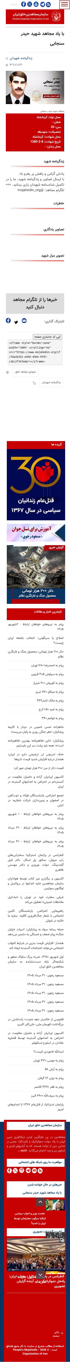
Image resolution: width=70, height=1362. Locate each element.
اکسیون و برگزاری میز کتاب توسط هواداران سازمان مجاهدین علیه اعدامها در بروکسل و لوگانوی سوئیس (36, 883)
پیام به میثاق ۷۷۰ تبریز (49, 692)
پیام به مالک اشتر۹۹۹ (50, 700)
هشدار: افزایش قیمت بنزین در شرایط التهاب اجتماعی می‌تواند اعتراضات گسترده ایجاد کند (36, 946)
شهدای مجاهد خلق (25, 372)
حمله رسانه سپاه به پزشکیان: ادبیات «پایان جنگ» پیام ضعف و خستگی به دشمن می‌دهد (36, 932)
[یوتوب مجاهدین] (35, 4)
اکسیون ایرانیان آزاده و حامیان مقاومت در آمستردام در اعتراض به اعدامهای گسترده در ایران (36, 782)
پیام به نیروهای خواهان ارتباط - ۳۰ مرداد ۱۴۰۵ (36, 844)
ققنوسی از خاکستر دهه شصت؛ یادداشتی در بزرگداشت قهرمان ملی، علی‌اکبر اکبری (36, 1022)
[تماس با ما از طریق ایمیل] (34, 1170)
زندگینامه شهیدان (21, 58)
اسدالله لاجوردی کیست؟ (48, 1051)
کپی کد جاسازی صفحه (47, 337)
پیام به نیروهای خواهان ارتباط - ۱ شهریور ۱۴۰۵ (36, 817)
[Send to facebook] (8, 320)
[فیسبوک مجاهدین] (23, 4)
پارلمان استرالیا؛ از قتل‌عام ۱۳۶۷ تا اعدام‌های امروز (36, 1107)
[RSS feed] (48, 4)
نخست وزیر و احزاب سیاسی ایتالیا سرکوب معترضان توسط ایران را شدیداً (30, 1219)
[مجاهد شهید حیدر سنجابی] (35, 87)
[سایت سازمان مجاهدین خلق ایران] (35, 16)
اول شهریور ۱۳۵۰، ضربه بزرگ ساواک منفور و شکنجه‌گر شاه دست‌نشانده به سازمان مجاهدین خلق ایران (36, 962)
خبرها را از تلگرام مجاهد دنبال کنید (35, 303)
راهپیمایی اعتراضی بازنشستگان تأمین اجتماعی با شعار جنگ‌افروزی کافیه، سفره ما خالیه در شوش (36, 916)
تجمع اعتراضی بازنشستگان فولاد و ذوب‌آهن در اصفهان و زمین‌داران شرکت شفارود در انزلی (36, 800)
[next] (40, 1274)
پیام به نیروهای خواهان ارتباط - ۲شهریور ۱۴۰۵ (36, 627)
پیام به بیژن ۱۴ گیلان (51, 1078)
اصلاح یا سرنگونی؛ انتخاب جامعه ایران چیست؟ (36, 640)
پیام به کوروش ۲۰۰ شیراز (48, 683)
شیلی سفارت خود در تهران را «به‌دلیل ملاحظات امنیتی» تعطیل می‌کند (36, 900)
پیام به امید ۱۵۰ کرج (51, 709)
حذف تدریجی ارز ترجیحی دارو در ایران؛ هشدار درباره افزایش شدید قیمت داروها (36, 757)
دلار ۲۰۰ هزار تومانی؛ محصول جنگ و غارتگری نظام (36, 654)
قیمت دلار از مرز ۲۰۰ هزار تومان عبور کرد (39, 768)
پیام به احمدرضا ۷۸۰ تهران (47, 665)
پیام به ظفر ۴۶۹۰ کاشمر (49, 1087)
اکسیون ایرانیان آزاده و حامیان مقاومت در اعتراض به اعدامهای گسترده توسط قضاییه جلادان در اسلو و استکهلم (36, 1038)
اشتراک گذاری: (54, 321)
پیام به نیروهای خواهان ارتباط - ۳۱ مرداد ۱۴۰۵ (36, 830)
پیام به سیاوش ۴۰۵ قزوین (47, 674)
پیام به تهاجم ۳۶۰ (53, 718)
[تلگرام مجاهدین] (42, 4)
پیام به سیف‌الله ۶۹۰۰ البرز (47, 1095)
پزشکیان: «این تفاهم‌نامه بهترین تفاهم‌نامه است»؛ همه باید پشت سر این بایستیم (36, 743)
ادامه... (22, 1150)
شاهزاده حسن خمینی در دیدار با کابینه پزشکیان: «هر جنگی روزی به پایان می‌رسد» (36, 729)
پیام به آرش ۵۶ (54, 1069)
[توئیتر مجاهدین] (29, 4)
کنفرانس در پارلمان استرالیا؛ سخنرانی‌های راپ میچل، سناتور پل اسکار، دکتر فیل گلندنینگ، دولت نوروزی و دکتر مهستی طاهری (36, 862)
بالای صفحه (56, 1333)
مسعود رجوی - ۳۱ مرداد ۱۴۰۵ (45, 975)
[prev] (40, 1201)
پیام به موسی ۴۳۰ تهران (48, 1060)
